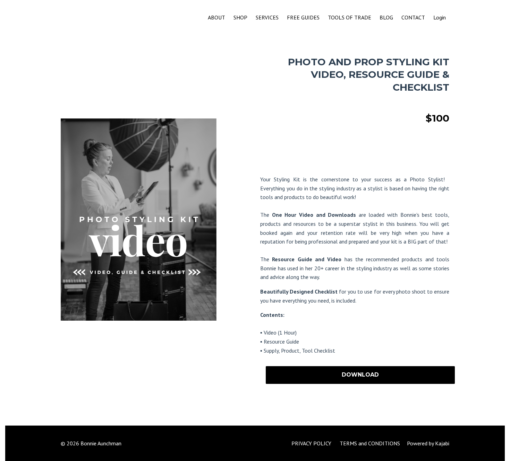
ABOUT (216, 17)
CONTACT (413, 17)
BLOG (386, 17)
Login (439, 17)
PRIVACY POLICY (311, 443)
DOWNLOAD (360, 374)
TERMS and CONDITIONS (370, 443)
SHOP (240, 17)
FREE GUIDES (303, 17)
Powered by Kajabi (428, 443)
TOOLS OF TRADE (349, 17)
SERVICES (267, 17)
